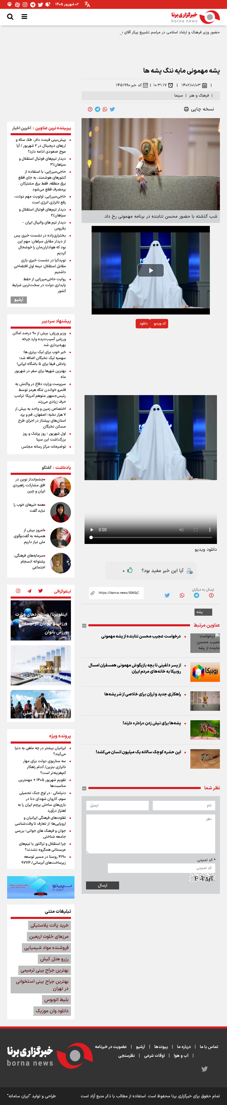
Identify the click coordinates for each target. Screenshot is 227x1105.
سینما (178, 96)
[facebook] (90, 109)
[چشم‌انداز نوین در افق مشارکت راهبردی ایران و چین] (60, 487)
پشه (199, 612)
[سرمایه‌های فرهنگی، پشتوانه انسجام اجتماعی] (60, 563)
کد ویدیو (160, 323)
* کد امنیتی (206, 860)
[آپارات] (17, 5)
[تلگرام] (32, 5)
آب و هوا (181, 1056)
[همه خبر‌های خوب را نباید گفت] (60, 512)
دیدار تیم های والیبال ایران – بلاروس (44, 226)
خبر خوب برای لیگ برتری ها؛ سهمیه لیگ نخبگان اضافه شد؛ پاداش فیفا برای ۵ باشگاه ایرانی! (41, 358)
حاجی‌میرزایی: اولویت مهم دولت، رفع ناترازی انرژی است (40, 200)
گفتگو (46, 468)
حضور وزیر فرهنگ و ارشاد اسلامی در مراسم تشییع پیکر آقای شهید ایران (163, 32)
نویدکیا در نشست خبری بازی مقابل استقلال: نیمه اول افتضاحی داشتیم (40, 266)
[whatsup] (105, 109)
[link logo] (195, 17)
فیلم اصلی (129, 339)
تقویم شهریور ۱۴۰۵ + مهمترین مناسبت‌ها (42, 783)
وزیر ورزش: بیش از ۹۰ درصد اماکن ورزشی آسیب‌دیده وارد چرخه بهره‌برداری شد (39, 339)
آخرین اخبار (21, 128)
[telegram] (97, 109)
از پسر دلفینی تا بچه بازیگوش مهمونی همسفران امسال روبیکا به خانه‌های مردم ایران (134, 668)
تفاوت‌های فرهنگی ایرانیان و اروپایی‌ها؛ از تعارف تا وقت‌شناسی (40, 821)
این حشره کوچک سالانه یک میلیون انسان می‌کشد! (138, 752)
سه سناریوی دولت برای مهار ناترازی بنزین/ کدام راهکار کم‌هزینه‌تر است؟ (44, 767)
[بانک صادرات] (40, 887)
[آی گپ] (9, 5)
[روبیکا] (48, 5)
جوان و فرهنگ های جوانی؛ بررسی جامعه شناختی (40, 834)
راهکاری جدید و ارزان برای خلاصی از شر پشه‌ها (142, 694)
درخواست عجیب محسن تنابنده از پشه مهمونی (141, 636)
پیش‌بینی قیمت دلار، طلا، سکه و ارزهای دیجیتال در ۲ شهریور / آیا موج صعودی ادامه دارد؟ (41, 146)
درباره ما (184, 1047)
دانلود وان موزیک (52, 1011)
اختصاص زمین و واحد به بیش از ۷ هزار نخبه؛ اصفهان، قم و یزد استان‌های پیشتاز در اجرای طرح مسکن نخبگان (40, 418)
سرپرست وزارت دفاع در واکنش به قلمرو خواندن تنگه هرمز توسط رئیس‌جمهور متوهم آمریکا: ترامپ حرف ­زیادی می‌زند (40, 393)
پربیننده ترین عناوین (53, 128)
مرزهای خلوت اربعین (49, 936)
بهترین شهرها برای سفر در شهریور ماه (40, 374)
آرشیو (18, 300)
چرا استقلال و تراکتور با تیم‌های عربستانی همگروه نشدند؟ (42, 847)
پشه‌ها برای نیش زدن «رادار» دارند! (152, 723)
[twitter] (112, 109)
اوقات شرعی (154, 1056)
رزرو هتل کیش (54, 959)
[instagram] (18, 591)
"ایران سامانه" (19, 1096)
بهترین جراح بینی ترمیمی (45, 970)
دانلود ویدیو (206, 549)
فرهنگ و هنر (199, 96)
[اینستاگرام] (25, 5)
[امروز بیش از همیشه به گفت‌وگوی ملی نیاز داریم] (60, 537)
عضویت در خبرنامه (111, 1047)
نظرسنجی (126, 1056)
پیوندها (161, 1047)
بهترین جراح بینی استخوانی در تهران (42, 985)
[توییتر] (40, 5)
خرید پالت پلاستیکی (49, 925)
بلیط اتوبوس (56, 999)
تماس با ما (209, 1047)
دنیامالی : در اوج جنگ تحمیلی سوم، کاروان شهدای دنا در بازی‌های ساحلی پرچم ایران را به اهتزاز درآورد (42, 802)
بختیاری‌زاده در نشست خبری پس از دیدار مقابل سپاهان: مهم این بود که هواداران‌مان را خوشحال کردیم (40, 244)
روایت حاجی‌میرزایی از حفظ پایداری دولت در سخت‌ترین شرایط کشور (39, 285)
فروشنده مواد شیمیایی (46, 947)
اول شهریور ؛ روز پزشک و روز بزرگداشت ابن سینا (44, 437)
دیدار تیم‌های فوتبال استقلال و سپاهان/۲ (42, 213)
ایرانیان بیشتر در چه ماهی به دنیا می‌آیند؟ (40, 751)
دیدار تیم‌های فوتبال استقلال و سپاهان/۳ (42, 162)
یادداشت (63, 468)
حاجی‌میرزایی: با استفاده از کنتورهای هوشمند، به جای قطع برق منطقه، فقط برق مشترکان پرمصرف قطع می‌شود (42, 181)
